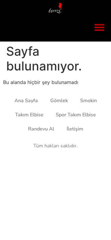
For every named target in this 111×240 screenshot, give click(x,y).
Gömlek (59, 100)
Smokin (88, 100)
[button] (100, 27)
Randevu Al (41, 129)
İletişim (75, 129)
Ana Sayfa (26, 100)
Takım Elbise (29, 114)
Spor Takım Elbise (76, 114)
